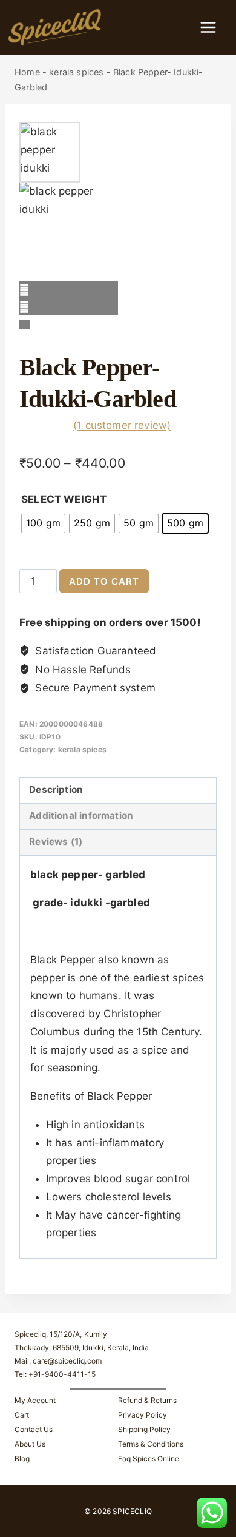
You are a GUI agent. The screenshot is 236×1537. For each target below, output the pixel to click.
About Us (30, 1443)
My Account (35, 1400)
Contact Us (34, 1429)
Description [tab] (56, 789)
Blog (22, 1458)
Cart (22, 1414)
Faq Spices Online (148, 1458)
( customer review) (122, 425)
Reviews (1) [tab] (55, 841)
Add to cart (104, 581)
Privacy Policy (142, 1414)
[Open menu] (214, 27)
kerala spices (76, 72)
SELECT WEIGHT (64, 499)
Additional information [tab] (81, 815)
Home (27, 72)
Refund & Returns (147, 1400)
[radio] (43, 523)
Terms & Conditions (150, 1443)
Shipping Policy (144, 1429)
